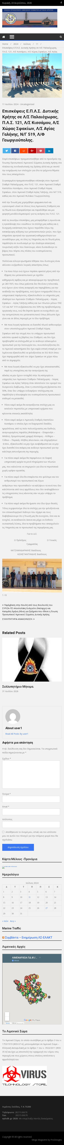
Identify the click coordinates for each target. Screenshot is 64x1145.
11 (30, 897)
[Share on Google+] (32, 150)
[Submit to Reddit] (24, 150)
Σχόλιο (6, 758)
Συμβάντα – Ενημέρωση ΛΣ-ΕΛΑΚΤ (28, 937)
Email (5, 806)
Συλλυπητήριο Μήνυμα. (18, 686)
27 (47, 908)
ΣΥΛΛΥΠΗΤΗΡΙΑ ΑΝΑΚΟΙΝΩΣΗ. (17, 619)
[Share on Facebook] (15, 150)
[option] (32, 665)
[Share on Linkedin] (49, 150)
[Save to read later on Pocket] (41, 150)
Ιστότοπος (7, 819)
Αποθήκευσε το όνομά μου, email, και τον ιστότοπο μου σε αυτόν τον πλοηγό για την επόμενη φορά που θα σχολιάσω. (30, 836)
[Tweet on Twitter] (7, 150)
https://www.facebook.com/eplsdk (61, 3)
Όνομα (6, 793)
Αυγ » (13, 921)
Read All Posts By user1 (16, 733)
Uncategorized (27, 104)
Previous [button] (4, 670)
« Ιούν (5, 921)
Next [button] (60, 670)
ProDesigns (56, 1139)
